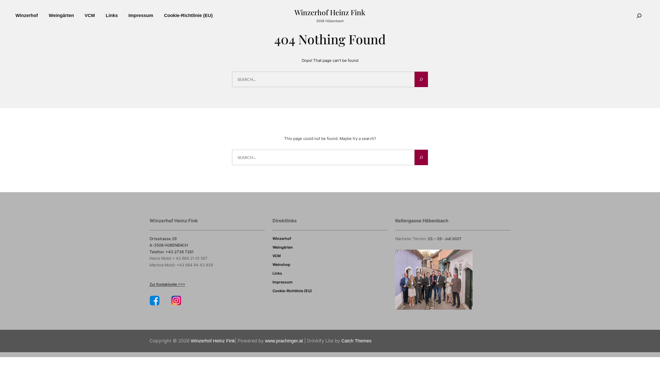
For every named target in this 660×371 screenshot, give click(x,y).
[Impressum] (283, 282)
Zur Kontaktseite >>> (167, 284)
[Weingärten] (283, 247)
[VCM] (277, 256)
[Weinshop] (281, 265)
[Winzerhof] (282, 238)
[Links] (277, 273)
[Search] (639, 15)
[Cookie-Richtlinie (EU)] (292, 291)
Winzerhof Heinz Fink (329, 12)
